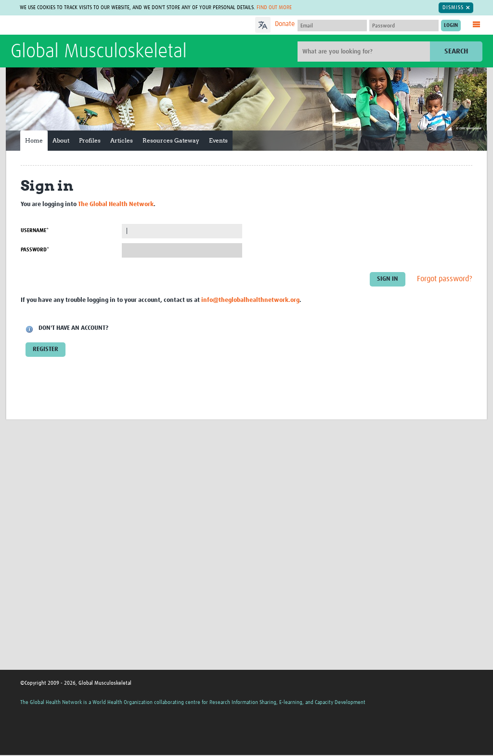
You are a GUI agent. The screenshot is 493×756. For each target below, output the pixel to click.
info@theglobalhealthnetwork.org (250, 300)
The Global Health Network (82, 25)
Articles (121, 140)
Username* (35, 230)
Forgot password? (444, 279)
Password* (35, 249)
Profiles (90, 140)
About (60, 140)
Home (34, 140)
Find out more (274, 7)
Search (456, 51)
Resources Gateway (171, 140)
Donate (285, 24)
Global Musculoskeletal (99, 52)
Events (218, 140)
